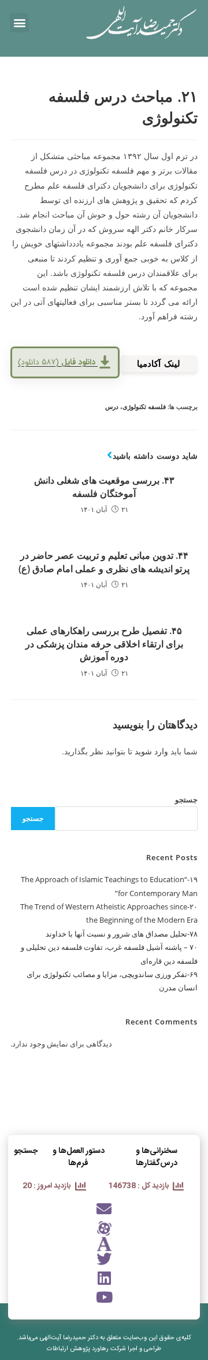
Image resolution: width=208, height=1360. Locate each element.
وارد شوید (151, 751)
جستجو (186, 799)
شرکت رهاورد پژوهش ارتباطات (86, 1349)
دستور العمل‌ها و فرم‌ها (79, 1157)
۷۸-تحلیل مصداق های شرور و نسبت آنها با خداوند (122, 933)
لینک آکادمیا (158, 363)
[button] (19, 22)
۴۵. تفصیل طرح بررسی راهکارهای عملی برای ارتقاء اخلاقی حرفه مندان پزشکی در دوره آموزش (104, 643)
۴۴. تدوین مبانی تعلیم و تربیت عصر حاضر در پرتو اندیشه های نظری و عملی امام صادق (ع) (104, 561)
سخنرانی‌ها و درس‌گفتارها (156, 1157)
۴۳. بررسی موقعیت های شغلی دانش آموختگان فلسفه (104, 486)
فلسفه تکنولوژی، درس (135, 406)
